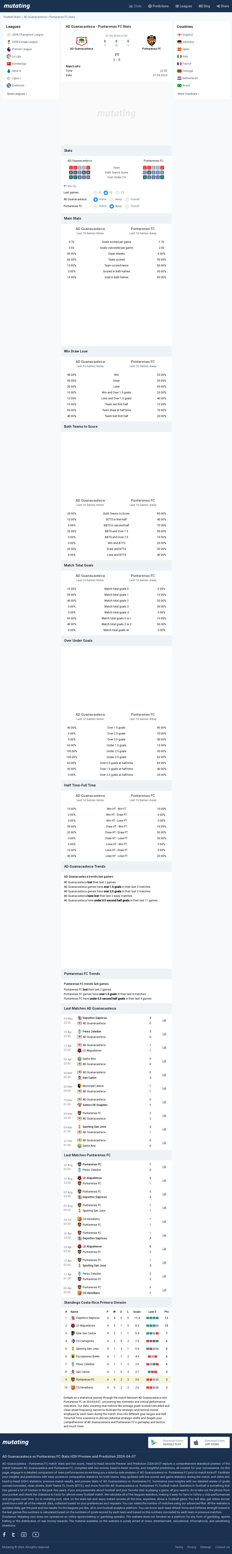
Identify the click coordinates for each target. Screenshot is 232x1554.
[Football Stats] (17, 6)
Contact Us (222, 1547)
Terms (179, 1547)
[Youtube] (37, 1534)
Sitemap (205, 1547)
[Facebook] (6, 1534)
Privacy (191, 1547)
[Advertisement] (116, 113)
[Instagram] (27, 1534)
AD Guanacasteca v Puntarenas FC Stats (49, 17)
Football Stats (12, 17)
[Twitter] (16, 1534)
